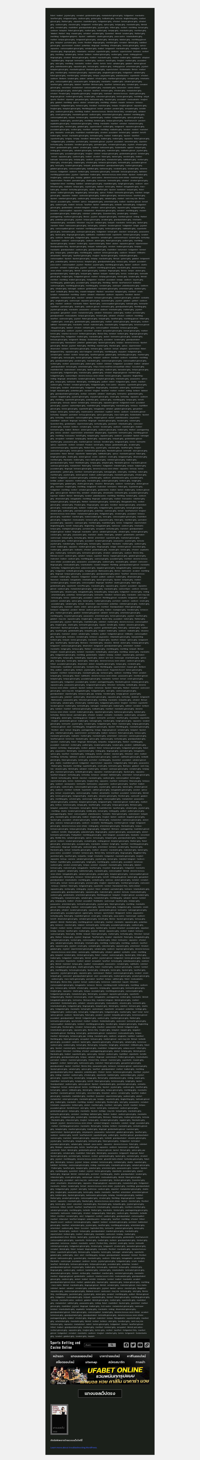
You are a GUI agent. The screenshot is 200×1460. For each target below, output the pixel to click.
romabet (80, 15)
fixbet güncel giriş (75, 30)
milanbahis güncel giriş (120, 636)
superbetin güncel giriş (137, 384)
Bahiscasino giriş (106, 570)
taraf (52, 291)
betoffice (83, 420)
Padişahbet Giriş (57, 336)
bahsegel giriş (110, 471)
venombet (66, 87)
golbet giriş (96, 18)
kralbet (60, 15)
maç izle (90, 222)
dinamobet (55, 348)
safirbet (53, 324)
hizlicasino (107, 312)
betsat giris (113, 231)
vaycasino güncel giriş (134, 126)
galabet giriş (83, 126)
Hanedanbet (70, 342)
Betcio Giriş (74, 291)
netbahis (95, 633)
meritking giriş (138, 114)
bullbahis (137, 282)
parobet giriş (77, 120)
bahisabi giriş (132, 303)
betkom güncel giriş (87, 333)
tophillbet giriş (57, 60)
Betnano (84, 642)
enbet (83, 606)
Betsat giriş (109, 483)
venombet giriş (131, 141)
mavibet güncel (85, 441)
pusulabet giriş (64, 201)
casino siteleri (134, 87)
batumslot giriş (65, 159)
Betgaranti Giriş (57, 351)
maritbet (109, 708)
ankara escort (102, 669)
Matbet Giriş (89, 447)
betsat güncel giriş (129, 21)
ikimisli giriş (113, 39)
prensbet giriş (79, 666)
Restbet (88, 42)
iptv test (109, 657)
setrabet (87, 33)
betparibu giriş (100, 591)
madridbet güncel (70, 763)
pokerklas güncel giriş (64, 219)
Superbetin (112, 432)
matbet (53, 39)
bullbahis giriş (108, 18)
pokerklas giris (77, 390)
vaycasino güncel (127, 243)
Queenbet (109, 33)
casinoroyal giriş (77, 240)
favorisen (54, 579)
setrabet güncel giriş (88, 489)
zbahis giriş (91, 180)
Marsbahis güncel (114, 450)
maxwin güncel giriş (67, 651)
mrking (96, 123)
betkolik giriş (61, 291)
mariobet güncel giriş (78, 72)
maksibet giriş (120, 465)
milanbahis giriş (125, 423)
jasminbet (112, 423)
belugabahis (99, 408)
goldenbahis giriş (92, 15)
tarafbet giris (102, 189)
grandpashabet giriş (87, 27)
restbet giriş (97, 24)
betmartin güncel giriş (124, 192)
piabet (82, 78)
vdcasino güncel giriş (135, 624)
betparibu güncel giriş (80, 93)
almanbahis (55, 255)
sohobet (123, 123)
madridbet (73, 27)
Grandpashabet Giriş (59, 246)
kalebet (78, 84)
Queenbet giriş (107, 300)
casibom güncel (93, 306)
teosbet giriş (122, 420)
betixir (100, 108)
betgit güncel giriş (126, 183)
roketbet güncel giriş (67, 198)
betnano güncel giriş (103, 297)
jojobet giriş (69, 15)
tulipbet (101, 654)
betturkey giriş (56, 144)
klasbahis (59, 132)
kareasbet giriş (124, 369)
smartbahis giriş (132, 657)
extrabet (85, 492)
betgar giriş (66, 648)
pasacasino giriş (77, 363)
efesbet (116, 21)
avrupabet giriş (131, 108)
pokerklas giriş (61, 261)
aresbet (65, 432)
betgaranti (86, 24)
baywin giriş (138, 279)
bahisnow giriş (106, 168)
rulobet (97, 153)
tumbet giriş (129, 483)
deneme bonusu (120, 93)
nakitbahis (91, 36)
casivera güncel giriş (137, 735)
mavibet (114, 123)
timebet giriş (101, 315)
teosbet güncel (114, 225)
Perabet (67, 180)
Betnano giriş (97, 84)
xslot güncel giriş (140, 450)
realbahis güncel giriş (128, 255)
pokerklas (86, 45)
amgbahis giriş (61, 300)
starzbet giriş (74, 24)
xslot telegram (86, 351)
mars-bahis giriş (121, 414)
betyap (76, 138)
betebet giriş (99, 120)
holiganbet (129, 15)
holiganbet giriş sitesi (70, 567)
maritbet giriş (56, 474)
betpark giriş (140, 147)
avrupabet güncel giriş (112, 330)
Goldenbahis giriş (95, 339)
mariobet (108, 93)
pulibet (105, 381)
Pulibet (110, 192)
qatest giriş (126, 258)
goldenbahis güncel (128, 153)
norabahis (122, 597)
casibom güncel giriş (64, 111)
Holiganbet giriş (98, 384)
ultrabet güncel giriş (133, 81)
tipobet (82, 36)
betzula (119, 18)
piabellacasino (122, 75)
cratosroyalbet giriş (63, 81)
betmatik (115, 171)
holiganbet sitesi (57, 183)
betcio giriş (110, 186)
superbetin (135, 75)
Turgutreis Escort (117, 669)
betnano (137, 51)
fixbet (52, 15)
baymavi (54, 495)
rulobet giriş (135, 420)
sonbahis (92, 393)
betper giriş (84, 354)
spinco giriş (109, 24)
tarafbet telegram (58, 774)
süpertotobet (56, 180)
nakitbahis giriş (129, 159)
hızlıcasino (70, 435)
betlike (53, 480)
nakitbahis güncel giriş (130, 756)
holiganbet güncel (82, 276)
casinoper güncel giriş (85, 231)
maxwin (121, 102)
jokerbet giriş (72, 252)
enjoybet (122, 351)
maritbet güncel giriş (117, 78)
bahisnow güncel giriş (81, 708)
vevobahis (71, 222)
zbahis (96, 63)
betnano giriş (107, 90)
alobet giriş (102, 39)
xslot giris (104, 504)
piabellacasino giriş (63, 66)
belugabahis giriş (131, 186)
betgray (68, 138)
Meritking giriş (140, 306)
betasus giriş (122, 261)
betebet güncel (124, 546)
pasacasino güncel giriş (75, 684)
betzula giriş (93, 66)
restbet (124, 27)
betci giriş (59, 165)
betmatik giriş (124, 162)
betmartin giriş (114, 180)
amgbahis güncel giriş (111, 72)
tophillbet (54, 306)
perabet (107, 108)
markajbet (135, 48)
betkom (88, 54)
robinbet (76, 201)
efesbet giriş (115, 45)
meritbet (86, 129)
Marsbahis (68, 459)
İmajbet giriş (55, 108)
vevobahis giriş (121, 561)
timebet (132, 252)
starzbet (87, 90)
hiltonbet (81, 222)
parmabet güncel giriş (84, 510)
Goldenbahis (125, 69)
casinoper (116, 285)
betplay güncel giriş (107, 276)
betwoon (130, 102)
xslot (146, 183)
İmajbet (120, 60)
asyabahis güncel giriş (59, 123)
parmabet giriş (100, 144)
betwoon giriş (119, 84)
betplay (79, 177)
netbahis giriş (89, 327)
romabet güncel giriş (117, 144)
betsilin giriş (112, 624)
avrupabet (54, 312)
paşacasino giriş (108, 75)
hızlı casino (111, 384)
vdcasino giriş (56, 51)
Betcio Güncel (66, 714)
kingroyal (95, 45)
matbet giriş (90, 30)
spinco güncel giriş (135, 117)
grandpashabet (98, 165)
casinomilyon (71, 375)
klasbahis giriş (63, 390)
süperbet (70, 99)
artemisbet (99, 411)
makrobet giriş (113, 150)
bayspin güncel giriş (118, 555)
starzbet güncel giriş (107, 420)
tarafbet (86, 84)
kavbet (96, 204)
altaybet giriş (100, 432)
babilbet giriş (92, 168)
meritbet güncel (125, 216)
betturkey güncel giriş (78, 189)
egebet (130, 147)
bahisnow (71, 381)
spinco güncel (94, 606)
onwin (80, 42)
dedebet (127, 114)
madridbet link (56, 369)
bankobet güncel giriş (99, 501)
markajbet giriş (119, 609)
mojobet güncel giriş (73, 615)
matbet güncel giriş (101, 54)
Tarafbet (88, 204)
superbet (98, 555)
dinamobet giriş (77, 387)
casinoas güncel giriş (59, 465)
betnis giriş (83, 760)
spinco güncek (61, 492)
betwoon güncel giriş (108, 162)
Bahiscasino (56, 699)
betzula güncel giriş (129, 171)
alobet (83, 102)
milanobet (100, 294)
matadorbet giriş (134, 90)
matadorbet (77, 87)
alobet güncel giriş (90, 270)
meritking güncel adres (60, 174)
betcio (103, 63)
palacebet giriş (97, 321)
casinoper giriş (81, 522)
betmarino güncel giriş (100, 171)
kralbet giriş (102, 30)
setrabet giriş (98, 33)
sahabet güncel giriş (83, 150)
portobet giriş (70, 42)
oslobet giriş (55, 534)
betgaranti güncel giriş (86, 39)
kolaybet (63, 30)
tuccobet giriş (138, 366)
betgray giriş (94, 81)
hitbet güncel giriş (133, 606)
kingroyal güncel (57, 96)
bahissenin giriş (96, 99)
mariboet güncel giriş (73, 216)
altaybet (146, 57)
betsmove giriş (97, 198)
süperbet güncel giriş (104, 712)
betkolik (118, 204)
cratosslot (137, 423)
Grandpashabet (117, 606)
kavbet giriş (117, 156)
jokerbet (81, 342)
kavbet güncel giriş (96, 369)
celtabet (102, 225)
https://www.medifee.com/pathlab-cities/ (112, 366)
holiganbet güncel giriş (65, 654)
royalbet (109, 411)
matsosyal (119, 657)
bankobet (121, 189)
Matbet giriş (67, 21)
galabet (129, 63)
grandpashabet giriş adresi (108, 573)
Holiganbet (92, 279)
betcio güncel (77, 450)
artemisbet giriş (133, 66)
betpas (96, 75)
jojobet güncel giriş (59, 309)
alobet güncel (85, 456)
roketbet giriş (139, 498)
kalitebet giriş (115, 774)
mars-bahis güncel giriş (95, 459)
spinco (143, 45)
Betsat (116, 258)
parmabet (73, 414)
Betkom (62, 78)
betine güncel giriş (113, 228)
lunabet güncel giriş (73, 165)
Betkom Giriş (74, 492)
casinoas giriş (110, 510)
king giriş (76, 730)
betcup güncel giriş (87, 414)
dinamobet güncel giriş (106, 210)
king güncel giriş (58, 327)
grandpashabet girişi (64, 360)
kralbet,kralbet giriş (93, 516)
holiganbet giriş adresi (110, 702)
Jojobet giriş (90, 186)
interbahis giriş (115, 309)
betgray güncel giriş (140, 723)
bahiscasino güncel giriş (76, 225)
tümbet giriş (115, 501)
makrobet (102, 486)
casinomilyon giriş (77, 405)
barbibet (103, 270)
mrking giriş (55, 150)
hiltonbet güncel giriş (88, 699)
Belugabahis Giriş (129, 501)
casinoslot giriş (66, 318)
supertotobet (126, 51)
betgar (113, 546)
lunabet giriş (127, 33)
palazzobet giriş (88, 567)
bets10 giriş (111, 60)
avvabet (136, 570)
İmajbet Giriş (92, 781)
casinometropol (121, 237)
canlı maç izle (131, 198)
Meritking (106, 282)
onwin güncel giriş (63, 114)
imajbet (89, 153)
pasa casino (120, 36)
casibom (54, 30)
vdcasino (122, 384)
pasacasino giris (81, 81)
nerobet (91, 51)
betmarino (79, 60)
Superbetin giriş (135, 486)
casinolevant (69, 369)
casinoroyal (75, 300)
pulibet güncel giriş (105, 474)
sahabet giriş (70, 54)
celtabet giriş (100, 222)
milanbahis (81, 51)
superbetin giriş (103, 51)
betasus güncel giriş (129, 327)
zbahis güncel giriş (105, 36)
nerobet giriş (110, 99)
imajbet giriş (97, 93)
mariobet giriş (104, 105)
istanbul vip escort (70, 333)
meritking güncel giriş (94, 228)
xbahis (92, 189)
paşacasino (135, 417)
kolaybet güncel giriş (59, 69)
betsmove (102, 180)
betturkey (145, 237)
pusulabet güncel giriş (60, 129)
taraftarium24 (130, 120)
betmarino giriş (57, 153)
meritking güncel (131, 318)
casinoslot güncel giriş (89, 195)
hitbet (53, 663)
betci (109, 63)
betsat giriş (143, 27)
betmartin (143, 303)
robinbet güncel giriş (116, 459)
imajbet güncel (125, 105)
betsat (80, 54)
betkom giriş (83, 171)
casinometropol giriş (59, 447)
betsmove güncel (141, 324)
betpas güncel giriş (66, 39)
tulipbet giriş (79, 162)
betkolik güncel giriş (75, 570)
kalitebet (143, 171)
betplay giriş (79, 159)
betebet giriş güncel (90, 612)
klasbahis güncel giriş (95, 69)
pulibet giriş (96, 213)
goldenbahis (67, 207)
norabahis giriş (120, 168)
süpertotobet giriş (85, 423)
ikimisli (118, 33)
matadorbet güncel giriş (112, 15)
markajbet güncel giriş (71, 528)
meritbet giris (112, 42)
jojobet (144, 66)
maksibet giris (128, 426)
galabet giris (67, 549)
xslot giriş (59, 63)
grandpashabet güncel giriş (67, 393)
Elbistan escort (57, 555)
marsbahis (139, 15)
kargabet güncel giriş (106, 567)
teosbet (126, 129)
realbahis (68, 186)
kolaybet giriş (90, 261)
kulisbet (65, 348)
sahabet (90, 78)
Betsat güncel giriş (80, 57)
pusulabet (121, 99)
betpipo (120, 342)
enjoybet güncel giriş (99, 396)
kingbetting (137, 375)
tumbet (96, 426)
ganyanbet (65, 312)
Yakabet (53, 33)
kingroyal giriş (99, 42)
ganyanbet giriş (82, 99)
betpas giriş (78, 186)
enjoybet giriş (56, 372)
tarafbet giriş (56, 18)
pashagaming (56, 216)
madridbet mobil (103, 234)
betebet (112, 333)
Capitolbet (84, 174)
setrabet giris (106, 237)
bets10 (143, 132)
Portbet (66, 384)
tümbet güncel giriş (131, 234)
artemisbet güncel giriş (112, 114)
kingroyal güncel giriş (76, 234)
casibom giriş (84, 18)
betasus (139, 102)
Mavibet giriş (114, 345)
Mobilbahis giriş (82, 462)
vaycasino (77, 21)
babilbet (79, 183)
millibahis (141, 252)
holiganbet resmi (127, 402)
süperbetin (80, 453)
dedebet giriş (140, 288)
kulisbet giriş (101, 246)
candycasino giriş (57, 540)
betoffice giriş (84, 585)
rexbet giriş (142, 471)
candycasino (69, 783)
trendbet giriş (108, 441)
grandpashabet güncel (129, 564)
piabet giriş (118, 312)
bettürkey (62, 748)
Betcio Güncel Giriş (115, 111)
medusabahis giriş (70, 507)
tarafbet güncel (134, 201)
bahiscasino (92, 783)
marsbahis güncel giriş (79, 135)
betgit (136, 225)
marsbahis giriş (133, 24)
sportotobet (67, 45)
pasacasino (84, 309)
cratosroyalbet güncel (65, 228)
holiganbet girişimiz (68, 36)
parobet (141, 120)
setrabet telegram (82, 207)
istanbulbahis (86, 564)
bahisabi (54, 159)
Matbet (62, 33)
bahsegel (72, 288)
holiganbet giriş (105, 21)
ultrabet (113, 102)
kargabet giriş (81, 192)
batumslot (121, 87)
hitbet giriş (114, 27)
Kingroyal (92, 420)
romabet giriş (61, 27)
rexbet (112, 381)
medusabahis (133, 99)
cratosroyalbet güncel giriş (72, 48)
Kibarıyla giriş (135, 781)
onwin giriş (69, 132)
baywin (103, 624)
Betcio (135, 69)
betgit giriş (136, 480)
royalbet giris (117, 81)
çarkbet (135, 300)
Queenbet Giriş (109, 213)
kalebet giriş (125, 39)
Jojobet (131, 144)
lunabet (72, 243)
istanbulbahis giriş (134, 36)
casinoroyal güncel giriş (60, 90)
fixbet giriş (106, 156)
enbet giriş (81, 369)
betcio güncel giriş (131, 45)
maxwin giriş (76, 33)
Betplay (83, 339)
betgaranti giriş (70, 18)
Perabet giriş (64, 93)
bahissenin (126, 570)
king (68, 33)
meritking (133, 27)
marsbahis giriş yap (91, 672)
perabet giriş (118, 108)
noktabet (70, 438)
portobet (95, 309)
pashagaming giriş (106, 681)
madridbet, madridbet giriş (87, 132)
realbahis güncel (128, 150)
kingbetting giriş (131, 18)
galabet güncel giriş (59, 168)
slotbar (144, 48)
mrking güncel (136, 54)
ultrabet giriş (61, 288)
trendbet (93, 105)
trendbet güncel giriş (84, 144)
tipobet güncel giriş (58, 243)
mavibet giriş (102, 345)
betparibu (102, 741)
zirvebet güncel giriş (139, 180)
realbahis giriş (116, 129)
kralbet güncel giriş (66, 192)
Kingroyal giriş (93, 504)
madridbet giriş (90, 21)
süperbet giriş (128, 654)
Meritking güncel (89, 108)
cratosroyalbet (65, 210)
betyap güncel (91, 570)
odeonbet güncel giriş (105, 96)
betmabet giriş (96, 135)
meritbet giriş (140, 30)
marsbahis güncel (77, 69)
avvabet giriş (106, 219)
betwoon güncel (58, 726)
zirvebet (67, 57)
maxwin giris (114, 549)
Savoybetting (137, 636)
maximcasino (87, 411)
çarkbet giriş (68, 471)
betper (131, 270)
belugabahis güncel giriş (96, 726)
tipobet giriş (95, 303)
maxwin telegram (87, 291)
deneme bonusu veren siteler (114, 174)
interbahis (137, 219)
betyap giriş (120, 24)
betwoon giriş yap (86, 693)
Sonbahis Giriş (93, 666)
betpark (87, 165)
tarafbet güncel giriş (82, 255)
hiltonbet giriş (56, 186)
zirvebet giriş (85, 147)
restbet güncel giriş (139, 531)
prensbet (54, 267)
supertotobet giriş (97, 243)
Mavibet (88, 264)
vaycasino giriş (80, 66)
